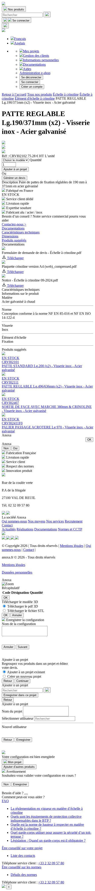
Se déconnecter (31, 77)
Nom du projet (12, 711)
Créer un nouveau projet (24, 676)
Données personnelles (17, 572)
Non (6, 448)
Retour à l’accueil (14, 94)
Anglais (19, 43)
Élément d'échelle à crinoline (35, 98)
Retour (8, 681)
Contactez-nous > (14, 224)
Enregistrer (23, 739)
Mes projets (31, 51)
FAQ (5, 801)
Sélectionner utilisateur (17, 718)
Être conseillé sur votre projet (22, 848)
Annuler (17, 615)
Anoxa (6, 435)
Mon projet (14, 762)
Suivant (22, 647)
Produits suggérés (14, 240)
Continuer (22, 681)
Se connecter (29, 82)
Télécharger (15, 258)
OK (89, 439)
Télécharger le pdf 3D (22, 606)
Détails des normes (24, 875)
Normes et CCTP (70, 529)
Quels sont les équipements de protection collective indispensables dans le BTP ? (46, 818)
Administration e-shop (34, 73)
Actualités (9, 529)
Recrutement (73, 521)
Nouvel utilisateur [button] (14, 727)
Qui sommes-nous (14, 521)
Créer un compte (31, 86)
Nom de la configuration (19, 624)
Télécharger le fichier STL (25, 611)
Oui (15, 448)
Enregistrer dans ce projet (20, 695)
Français (20, 39)
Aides (27, 69)
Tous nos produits (39, 94)
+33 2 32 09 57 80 (51, 863)
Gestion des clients (36, 55)
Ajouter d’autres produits (19, 766)
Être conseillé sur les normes (21, 867)
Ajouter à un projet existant (26, 672)
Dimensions (10, 236)
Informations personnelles (41, 60)
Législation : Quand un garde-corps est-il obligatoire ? (48, 840)
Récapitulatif (10, 588)
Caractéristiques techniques (21, 232)
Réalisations (25, 529)
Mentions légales (71, 546)
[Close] (26, 794)
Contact (7, 525)
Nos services (55, 521)
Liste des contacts (23, 855)
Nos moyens (36, 521)
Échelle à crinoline (66, 94)
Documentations (34, 64)
